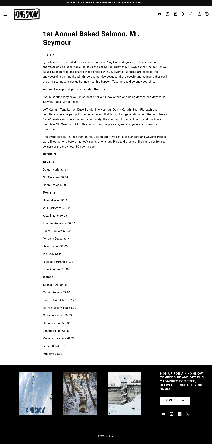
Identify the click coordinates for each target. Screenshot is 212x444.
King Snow (109, 436)
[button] (5, 14)
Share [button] (50, 55)
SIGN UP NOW (175, 400)
